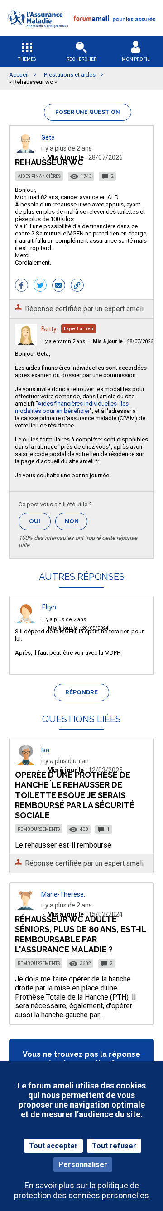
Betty (49, 329)
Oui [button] (40, 521)
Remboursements (39, 829)
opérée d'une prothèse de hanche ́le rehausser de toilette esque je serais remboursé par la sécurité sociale (74, 795)
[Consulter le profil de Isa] (26, 763)
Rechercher (81, 59)
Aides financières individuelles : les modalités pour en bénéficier (72, 407)
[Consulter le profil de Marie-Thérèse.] (26, 907)
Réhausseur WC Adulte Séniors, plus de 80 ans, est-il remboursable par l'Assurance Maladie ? (80, 934)
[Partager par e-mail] (58, 286)
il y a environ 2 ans (63, 341)
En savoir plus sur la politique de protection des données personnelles (81, 1190)
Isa (45, 750)
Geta (48, 137)
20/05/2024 (78, 628)
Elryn (49, 607)
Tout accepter (53, 1146)
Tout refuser (114, 1146)
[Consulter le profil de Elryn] (26, 621)
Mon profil (136, 59)
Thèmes (27, 59)
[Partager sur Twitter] (40, 286)
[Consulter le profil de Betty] (26, 342)
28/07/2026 (123, 341)
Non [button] (76, 524)
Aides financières (39, 176)
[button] (81, 33)
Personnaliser (82, 1164)
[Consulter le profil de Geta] (26, 150)
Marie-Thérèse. (63, 894)
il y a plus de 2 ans (64, 620)
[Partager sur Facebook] (21, 286)
